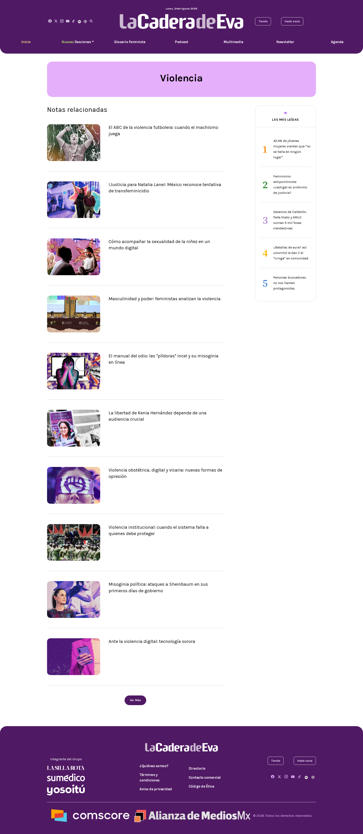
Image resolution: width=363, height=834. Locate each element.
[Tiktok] (73, 21)
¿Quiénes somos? (153, 766)
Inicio (26, 42)
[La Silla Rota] (66, 767)
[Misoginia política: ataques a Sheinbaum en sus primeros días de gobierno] (73, 599)
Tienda (263, 21)
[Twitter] (56, 21)
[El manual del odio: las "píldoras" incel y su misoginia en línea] (73, 371)
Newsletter (285, 42)
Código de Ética (201, 786)
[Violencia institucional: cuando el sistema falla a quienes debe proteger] (73, 542)
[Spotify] (79, 21)
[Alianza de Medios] (191, 815)
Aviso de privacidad (155, 789)
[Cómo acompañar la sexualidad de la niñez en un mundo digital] (73, 256)
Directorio (197, 768)
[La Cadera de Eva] (61, 21)
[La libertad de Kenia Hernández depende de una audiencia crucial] (73, 428)
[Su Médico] (66, 777)
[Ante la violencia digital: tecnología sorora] (73, 656)
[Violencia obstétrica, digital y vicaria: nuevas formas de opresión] (73, 485)
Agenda (337, 42)
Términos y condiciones (149, 777)
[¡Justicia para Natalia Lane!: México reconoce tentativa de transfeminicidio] (73, 199)
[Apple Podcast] (85, 21)
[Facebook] (50, 21)
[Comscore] (90, 815)
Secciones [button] (76, 42)
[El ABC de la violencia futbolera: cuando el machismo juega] (73, 142)
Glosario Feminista (129, 42)
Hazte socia (292, 21)
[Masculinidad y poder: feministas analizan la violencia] (73, 314)
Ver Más (135, 700)
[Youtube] (67, 21)
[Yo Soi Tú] (66, 790)
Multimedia (233, 42)
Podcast (181, 42)
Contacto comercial (205, 777)
